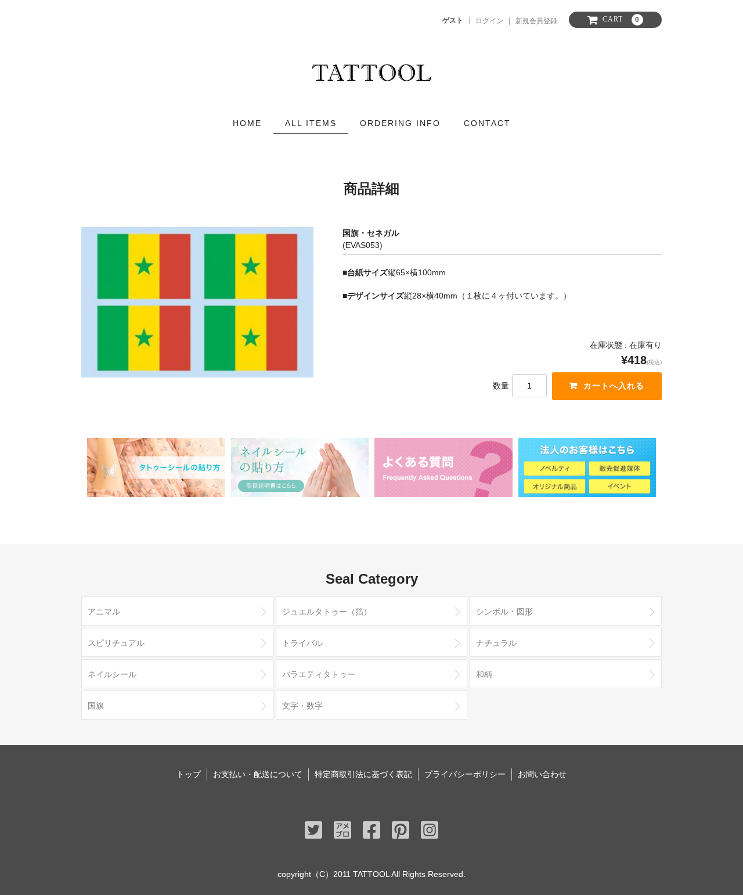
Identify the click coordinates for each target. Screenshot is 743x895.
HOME (247, 123)
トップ (188, 774)
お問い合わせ (542, 774)
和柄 (484, 674)
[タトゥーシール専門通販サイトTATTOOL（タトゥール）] (372, 69)
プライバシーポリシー (465, 774)
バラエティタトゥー (318, 674)
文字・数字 (302, 705)
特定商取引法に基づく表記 (363, 774)
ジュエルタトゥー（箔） (327, 611)
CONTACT (487, 123)
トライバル (302, 643)
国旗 (96, 705)
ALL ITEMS (311, 123)
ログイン (489, 21)
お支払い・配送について (257, 774)
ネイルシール (112, 674)
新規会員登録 (536, 21)
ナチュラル (496, 643)
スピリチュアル (116, 643)
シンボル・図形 (504, 611)
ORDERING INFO (400, 123)
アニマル (104, 611)
